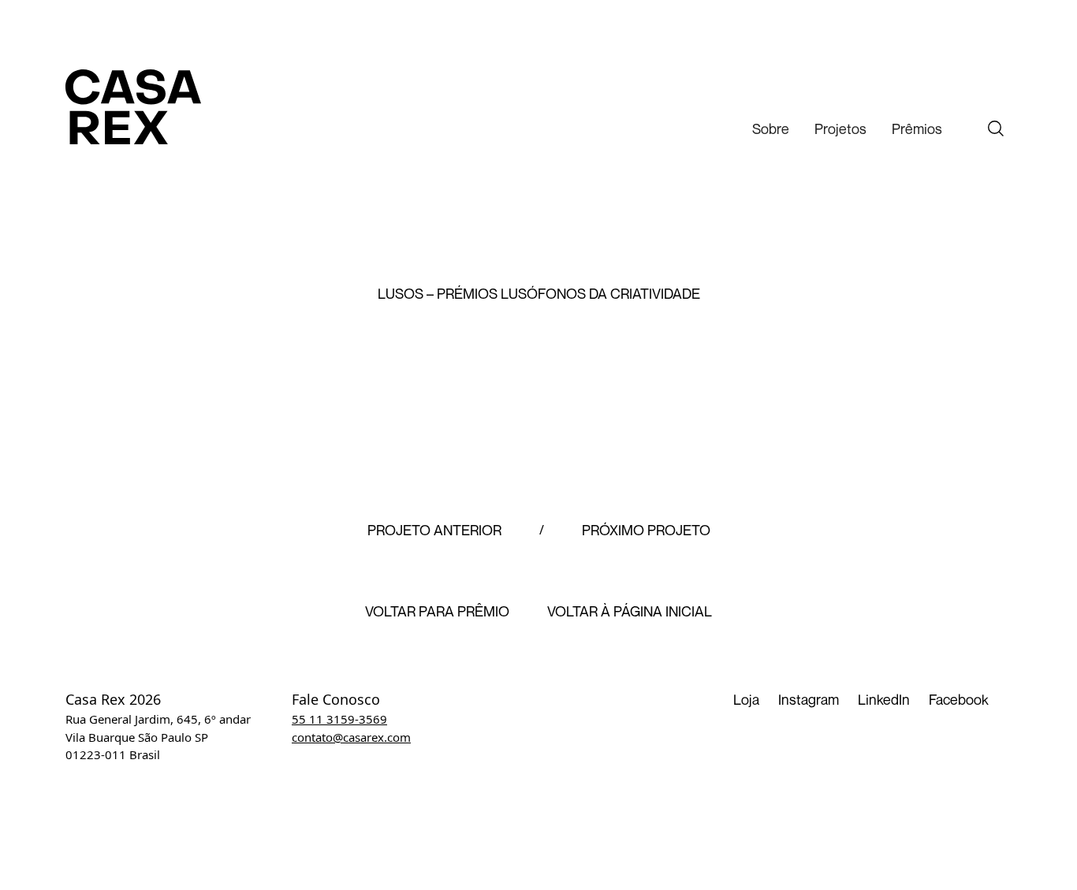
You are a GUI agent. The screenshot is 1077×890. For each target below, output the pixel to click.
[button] (770, 129)
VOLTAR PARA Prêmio (437, 612)
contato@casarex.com (351, 737)
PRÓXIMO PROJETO (646, 530)
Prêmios (917, 128)
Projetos (840, 128)
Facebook (959, 699)
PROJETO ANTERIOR (434, 530)
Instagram (808, 699)
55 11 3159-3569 (339, 719)
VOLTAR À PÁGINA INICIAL (629, 612)
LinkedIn (884, 699)
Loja (746, 699)
